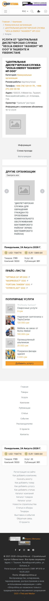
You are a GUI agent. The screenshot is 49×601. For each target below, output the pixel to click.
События (24, 418)
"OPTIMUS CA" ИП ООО (16, 277)
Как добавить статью (24, 489)
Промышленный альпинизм (26, 341)
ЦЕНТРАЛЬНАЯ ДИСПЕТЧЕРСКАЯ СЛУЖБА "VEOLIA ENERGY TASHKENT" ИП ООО (25, 29)
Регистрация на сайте (24, 472)
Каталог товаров (24, 497)
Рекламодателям (24, 424)
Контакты (24, 434)
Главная (6, 21)
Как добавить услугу (24, 486)
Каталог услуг (24, 500)
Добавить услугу (25, 363)
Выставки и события (24, 515)
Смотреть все (13, 175)
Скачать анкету (24, 479)
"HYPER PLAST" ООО (15, 288)
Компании (17, 21)
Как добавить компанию (24, 475)
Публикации (24, 408)
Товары (24, 392)
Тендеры (24, 511)
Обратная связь (24, 518)
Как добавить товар (24, 482)
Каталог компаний (25, 493)
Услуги (24, 397)
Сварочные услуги (27, 308)
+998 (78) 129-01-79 (25, 86)
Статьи (24, 413)
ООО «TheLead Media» (24, 593)
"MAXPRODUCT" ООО (16, 281)
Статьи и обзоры (24, 507)
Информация (24, 145)
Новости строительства (24, 504)
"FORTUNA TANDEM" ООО (18, 284)
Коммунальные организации (18, 25)
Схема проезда (24, 150)
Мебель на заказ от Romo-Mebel (27, 329)
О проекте (24, 429)
